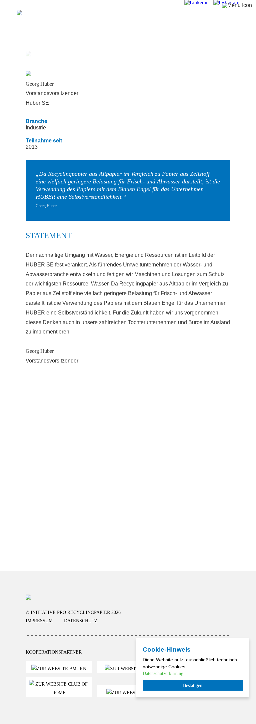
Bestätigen (192, 685)
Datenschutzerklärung (163, 673)
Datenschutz (81, 620)
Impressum (39, 620)
